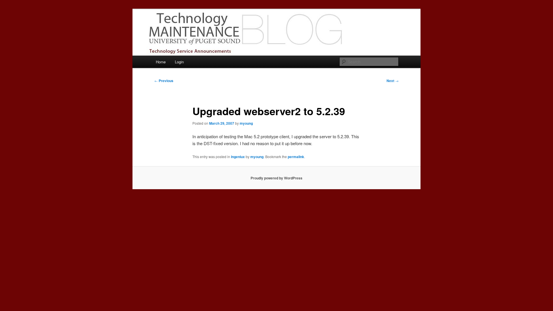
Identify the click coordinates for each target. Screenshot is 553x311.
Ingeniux (238, 156)
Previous (163, 80)
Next (393, 80)
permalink (296, 156)
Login (179, 62)
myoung (246, 123)
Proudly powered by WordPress (276, 178)
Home (161, 62)
